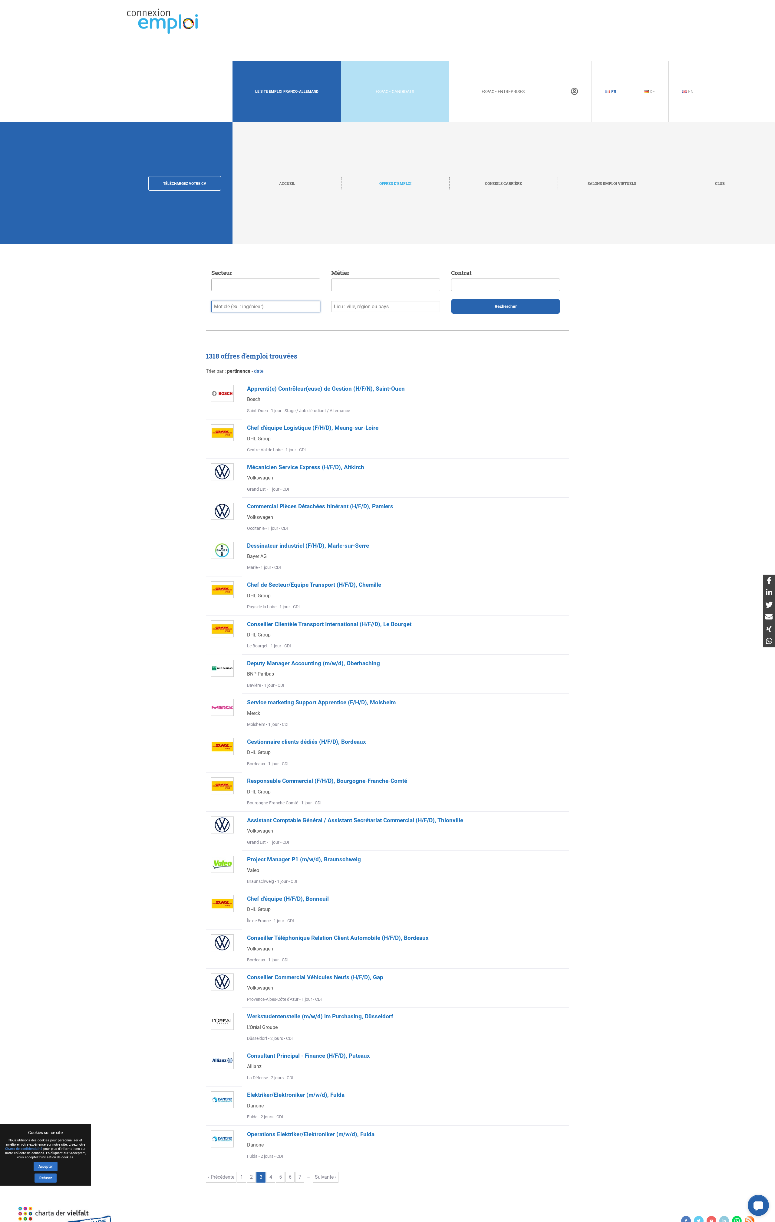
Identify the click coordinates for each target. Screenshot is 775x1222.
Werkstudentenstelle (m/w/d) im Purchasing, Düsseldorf (320, 1016)
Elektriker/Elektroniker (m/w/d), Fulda (296, 1094)
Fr (613, 91)
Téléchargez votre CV (184, 184)
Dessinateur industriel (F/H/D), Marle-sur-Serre (308, 545)
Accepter (45, 1166)
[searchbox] (215, 283)
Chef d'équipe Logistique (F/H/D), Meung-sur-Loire (312, 427)
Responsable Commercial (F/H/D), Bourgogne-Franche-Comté (327, 780)
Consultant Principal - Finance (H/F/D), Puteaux (308, 1055)
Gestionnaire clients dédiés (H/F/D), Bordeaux (306, 741)
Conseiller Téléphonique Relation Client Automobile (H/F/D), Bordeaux (338, 937)
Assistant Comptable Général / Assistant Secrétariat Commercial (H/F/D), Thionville (355, 820)
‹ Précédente (221, 1177)
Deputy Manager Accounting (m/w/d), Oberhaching (313, 663)
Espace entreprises (503, 91)
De (652, 91)
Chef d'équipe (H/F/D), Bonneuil (288, 898)
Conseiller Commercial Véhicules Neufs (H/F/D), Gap (315, 977)
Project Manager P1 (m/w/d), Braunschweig (304, 859)
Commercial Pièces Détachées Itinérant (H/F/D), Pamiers (320, 506)
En (690, 91)
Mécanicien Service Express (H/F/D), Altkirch (305, 467)
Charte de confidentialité (23, 1149)
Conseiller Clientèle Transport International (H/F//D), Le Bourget (329, 624)
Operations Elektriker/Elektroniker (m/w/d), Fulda (310, 1134)
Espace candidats (395, 91)
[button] (758, 1205)
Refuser (45, 1178)
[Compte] (574, 91)
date (258, 371)
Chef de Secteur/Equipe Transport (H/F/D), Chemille (314, 584)
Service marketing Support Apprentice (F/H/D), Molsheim (321, 702)
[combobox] (265, 285)
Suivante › (325, 1177)
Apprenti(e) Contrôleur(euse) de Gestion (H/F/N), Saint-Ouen (326, 388)
